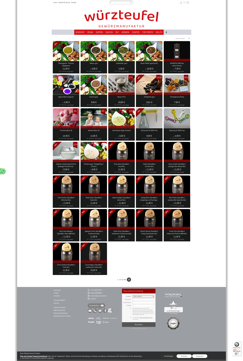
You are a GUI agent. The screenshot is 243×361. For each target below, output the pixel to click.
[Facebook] (105, 310)
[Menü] (240, 342)
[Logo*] (121, 10)
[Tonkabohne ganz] (149, 101)
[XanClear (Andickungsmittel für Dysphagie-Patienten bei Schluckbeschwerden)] (66, 168)
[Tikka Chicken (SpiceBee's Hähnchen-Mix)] (66, 201)
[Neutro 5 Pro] (121, 101)
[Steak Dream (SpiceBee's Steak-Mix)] (93, 201)
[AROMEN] (125, 32)
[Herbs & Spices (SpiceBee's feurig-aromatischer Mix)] (149, 235)
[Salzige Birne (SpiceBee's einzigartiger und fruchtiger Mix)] (149, 201)
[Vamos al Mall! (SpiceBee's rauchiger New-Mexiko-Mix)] (177, 168)
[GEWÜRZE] (80, 32)
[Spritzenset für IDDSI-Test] (149, 134)
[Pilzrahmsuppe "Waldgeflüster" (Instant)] (93, 168)
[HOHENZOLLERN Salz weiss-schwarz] (177, 67)
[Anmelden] (181, 2)
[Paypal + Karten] (98, 322)
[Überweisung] (106, 318)
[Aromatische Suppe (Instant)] (121, 134)
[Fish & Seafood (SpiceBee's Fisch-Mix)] (66, 269)
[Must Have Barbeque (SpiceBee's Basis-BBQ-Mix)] (66, 235)
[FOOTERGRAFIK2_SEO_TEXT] (173, 292)
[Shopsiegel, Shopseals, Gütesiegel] (173, 301)
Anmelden (57, 296)
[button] (166, 32)
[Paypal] (91, 322)
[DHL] (91, 318)
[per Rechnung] (113, 318)
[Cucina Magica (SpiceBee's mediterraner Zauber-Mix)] (93, 269)
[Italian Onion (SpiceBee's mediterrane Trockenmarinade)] (121, 235)
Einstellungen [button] (168, 356)
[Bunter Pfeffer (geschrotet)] (149, 67)
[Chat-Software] (100, 310)
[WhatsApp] (95, 310)
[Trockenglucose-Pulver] (177, 101)
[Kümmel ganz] (93, 101)
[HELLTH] (159, 32)
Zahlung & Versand (59, 307)
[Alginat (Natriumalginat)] (66, 101)
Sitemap (56, 303)
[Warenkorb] (188, 2)
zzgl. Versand (70, 71)
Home (55, 2)
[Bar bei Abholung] (98, 318)
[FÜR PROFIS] (147, 32)
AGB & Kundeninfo (59, 310)
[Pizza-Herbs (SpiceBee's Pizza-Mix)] (121, 168)
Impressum (57, 290)
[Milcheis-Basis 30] (93, 134)
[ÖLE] (117, 32)
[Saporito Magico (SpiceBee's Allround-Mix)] (121, 201)
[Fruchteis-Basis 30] (66, 134)
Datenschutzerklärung (61, 313)
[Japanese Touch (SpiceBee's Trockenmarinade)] (93, 235)
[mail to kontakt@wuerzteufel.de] (90, 310)
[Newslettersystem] (110, 310)
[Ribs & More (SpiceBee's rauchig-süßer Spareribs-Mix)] (177, 201)
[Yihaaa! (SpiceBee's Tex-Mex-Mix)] (149, 168)
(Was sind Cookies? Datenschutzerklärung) (33, 356)
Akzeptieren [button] (199, 356)
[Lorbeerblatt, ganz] (121, 67)
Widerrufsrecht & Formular (62, 316)
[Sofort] (106, 322)
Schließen (184, 356)
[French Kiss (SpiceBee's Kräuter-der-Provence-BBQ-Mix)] (177, 235)
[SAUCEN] (109, 32)
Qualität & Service (64, 2)
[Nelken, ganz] (93, 67)
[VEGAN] (90, 32)
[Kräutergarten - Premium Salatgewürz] (66, 67)
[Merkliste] (184, 2)
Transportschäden (59, 300)
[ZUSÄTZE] (136, 32)
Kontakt (73, 2)
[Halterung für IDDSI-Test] (177, 134)
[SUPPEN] (99, 32)
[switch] (237, 354)
